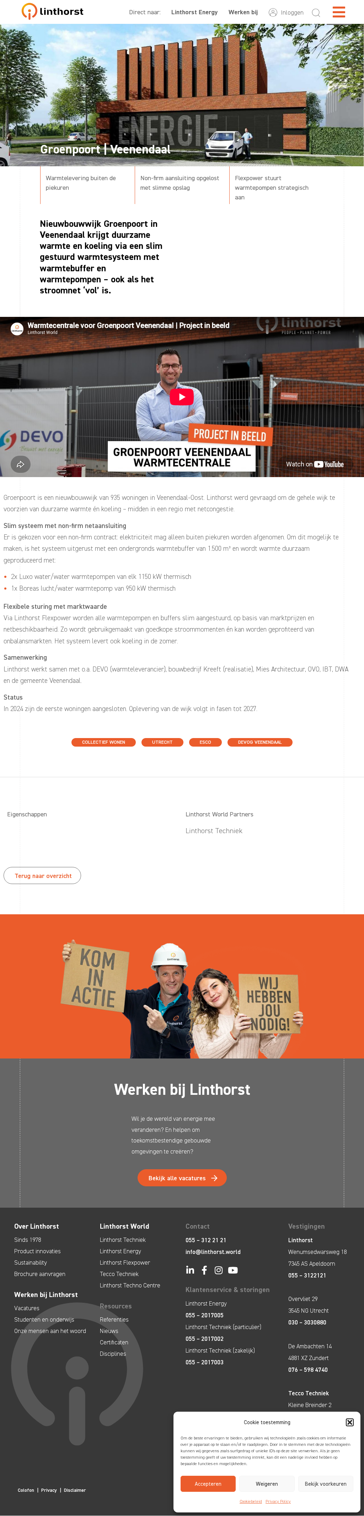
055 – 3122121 (307, 1275)
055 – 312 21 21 (206, 1240)
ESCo (205, 742)
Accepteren (208, 1484)
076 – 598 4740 (308, 1370)
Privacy (49, 1490)
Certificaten (114, 1342)
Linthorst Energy (194, 12)
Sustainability (30, 1262)
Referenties (114, 1319)
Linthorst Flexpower (125, 1262)
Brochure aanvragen (39, 1274)
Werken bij (243, 12)
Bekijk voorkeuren (326, 1484)
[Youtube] (232, 1270)
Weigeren (267, 1484)
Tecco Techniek (119, 1274)
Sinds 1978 (27, 1240)
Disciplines (113, 1354)
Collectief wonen (103, 742)
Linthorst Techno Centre (130, 1285)
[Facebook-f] (204, 1270)
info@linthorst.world (213, 1252)
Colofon (26, 1490)
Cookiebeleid (251, 1501)
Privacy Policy (278, 1501)
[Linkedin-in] (190, 1270)
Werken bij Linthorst (46, 1294)
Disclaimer (75, 1490)
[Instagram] (218, 1270)
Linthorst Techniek (123, 1240)
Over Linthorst (36, 1226)
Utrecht (162, 742)
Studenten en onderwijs (44, 1319)
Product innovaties (37, 1251)
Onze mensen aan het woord (50, 1331)
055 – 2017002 (205, 1339)
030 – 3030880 (307, 1322)
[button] (349, 1422)
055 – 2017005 (205, 1315)
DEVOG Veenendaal (260, 742)
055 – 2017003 (205, 1362)
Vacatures (26, 1308)
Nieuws (109, 1331)
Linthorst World (124, 1226)
